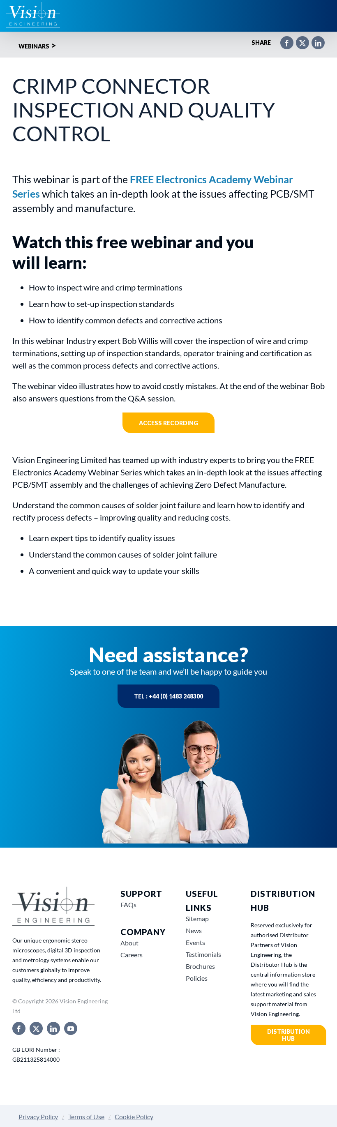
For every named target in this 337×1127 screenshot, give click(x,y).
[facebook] (18, 1028)
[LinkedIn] (314, 39)
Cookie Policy (134, 1116)
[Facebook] (282, 39)
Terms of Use (86, 1116)
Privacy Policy (38, 1116)
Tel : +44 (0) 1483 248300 (168, 696)
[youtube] (70, 1028)
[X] (298, 39)
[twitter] (36, 1028)
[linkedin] (53, 1028)
